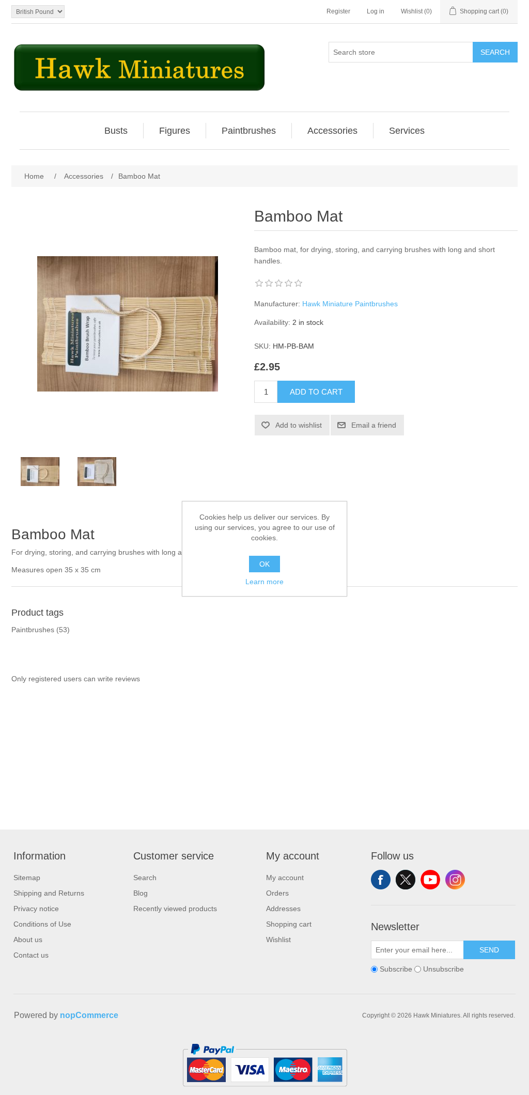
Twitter (405, 879)
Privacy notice (36, 908)
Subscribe (396, 969)
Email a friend (373, 425)
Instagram (455, 879)
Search (495, 52)
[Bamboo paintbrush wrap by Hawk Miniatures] (40, 471)
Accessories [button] (332, 131)
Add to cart (316, 391)
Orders (277, 893)
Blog (140, 893)
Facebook (381, 879)
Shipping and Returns (48, 893)
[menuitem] (116, 130)
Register (338, 11)
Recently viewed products (175, 908)
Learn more (264, 581)
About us (27, 939)
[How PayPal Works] (264, 1091)
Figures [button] (174, 131)
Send (489, 950)
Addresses (283, 908)
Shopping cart (289, 924)
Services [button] (407, 131)
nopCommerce (89, 1015)
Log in (375, 11)
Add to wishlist (298, 425)
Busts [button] (116, 131)
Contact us (31, 955)
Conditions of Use (42, 924)
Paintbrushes (32, 629)
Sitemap (26, 877)
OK (264, 564)
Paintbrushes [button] (249, 131)
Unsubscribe (443, 969)
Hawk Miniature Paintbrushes (350, 304)
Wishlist (278, 939)
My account (285, 877)
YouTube (430, 879)
